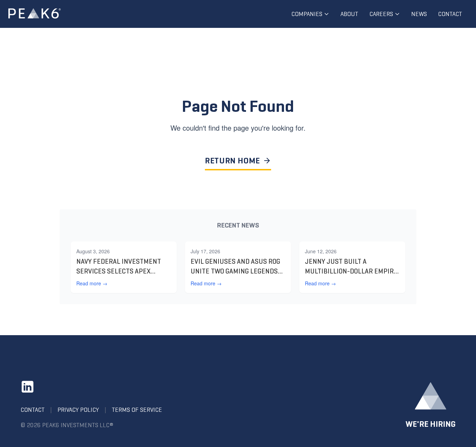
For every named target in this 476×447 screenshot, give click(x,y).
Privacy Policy (78, 410)
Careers (381, 14)
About (349, 14)
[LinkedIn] (27, 387)
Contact (450, 14)
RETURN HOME (232, 160)
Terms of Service (137, 410)
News (419, 14)
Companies (306, 14)
